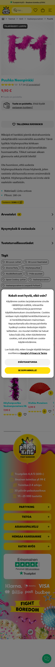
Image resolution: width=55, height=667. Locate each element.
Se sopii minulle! (27, 370)
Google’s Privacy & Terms (33, 353)
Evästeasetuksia (27, 362)
